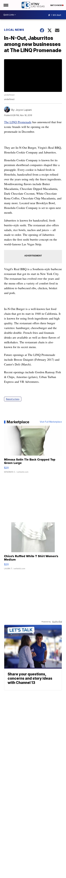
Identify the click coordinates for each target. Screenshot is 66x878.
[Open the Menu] (6, 5)
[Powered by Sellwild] (57, 622)
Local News (14, 29)
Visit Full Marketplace (51, 422)
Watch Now (56, 5)
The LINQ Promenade (17, 122)
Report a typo (12, 399)
